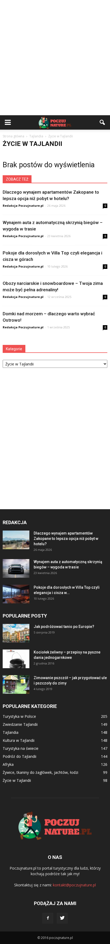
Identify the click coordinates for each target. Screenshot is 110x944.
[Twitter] (62, 918)
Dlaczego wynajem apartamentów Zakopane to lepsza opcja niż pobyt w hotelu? (66, 538)
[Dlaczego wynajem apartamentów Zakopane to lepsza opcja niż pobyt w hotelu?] (16, 540)
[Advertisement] (55, 58)
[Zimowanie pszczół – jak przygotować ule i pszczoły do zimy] (16, 684)
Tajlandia (10, 732)
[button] (102, 122)
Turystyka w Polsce (19, 716)
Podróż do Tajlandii (19, 756)
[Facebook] (47, 918)
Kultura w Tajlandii (18, 740)
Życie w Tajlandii (17, 780)
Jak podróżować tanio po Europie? (64, 626)
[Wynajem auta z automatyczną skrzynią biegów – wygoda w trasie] (16, 568)
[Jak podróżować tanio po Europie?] (16, 633)
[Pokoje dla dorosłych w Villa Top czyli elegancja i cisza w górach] (16, 594)
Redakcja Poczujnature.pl (23, 206)
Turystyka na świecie (20, 748)
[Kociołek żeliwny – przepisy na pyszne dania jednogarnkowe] (16, 659)
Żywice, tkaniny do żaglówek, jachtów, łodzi (40, 772)
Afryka (8, 764)
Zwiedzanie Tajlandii (20, 724)
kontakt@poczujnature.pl (74, 884)
